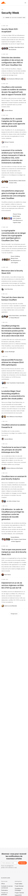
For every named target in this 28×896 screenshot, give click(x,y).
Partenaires (4, 890)
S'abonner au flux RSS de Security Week (15, 17)
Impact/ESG (18, 895)
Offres (3, 883)
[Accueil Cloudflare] (3, 3)
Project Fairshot (19, 892)
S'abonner (22, 863)
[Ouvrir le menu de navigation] (25, 2)
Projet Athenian (19, 886)
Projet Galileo (18, 883)
